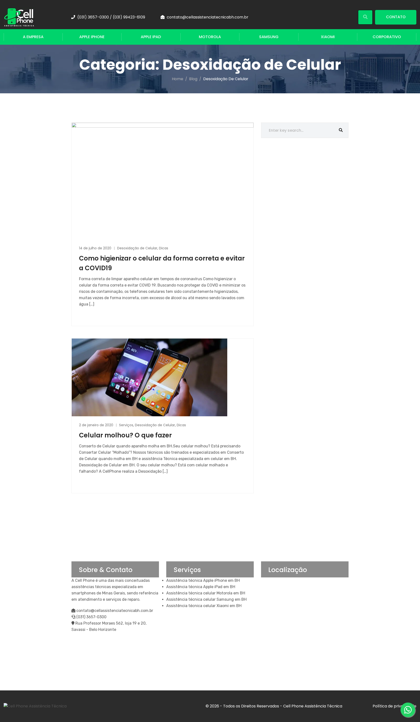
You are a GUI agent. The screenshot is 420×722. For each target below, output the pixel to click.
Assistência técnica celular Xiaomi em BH (204, 605)
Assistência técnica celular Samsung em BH (206, 599)
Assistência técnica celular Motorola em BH (205, 593)
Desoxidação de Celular (137, 248)
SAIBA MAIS (90, 315)
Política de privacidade (394, 706)
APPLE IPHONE (92, 37)
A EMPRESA (33, 37)
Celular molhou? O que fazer (125, 435)
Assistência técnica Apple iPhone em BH (203, 580)
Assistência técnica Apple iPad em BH (200, 586)
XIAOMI (328, 37)
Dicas (163, 248)
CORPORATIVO (387, 37)
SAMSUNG (269, 37)
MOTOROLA (210, 37)
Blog (193, 79)
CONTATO (396, 17)
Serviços (126, 425)
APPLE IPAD (151, 37)
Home (177, 79)
